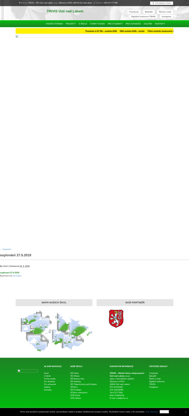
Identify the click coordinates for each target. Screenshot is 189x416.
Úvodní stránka (54, 24)
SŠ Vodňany (75, 381)
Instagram (166, 16)
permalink (17, 276)
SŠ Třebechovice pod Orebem (83, 384)
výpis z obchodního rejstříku (122, 379)
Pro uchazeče (133, 24)
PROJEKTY (71, 24)
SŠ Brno (73, 387)
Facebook (134, 12)
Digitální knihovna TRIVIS (143, 16)
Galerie (148, 24)
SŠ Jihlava (74, 376)
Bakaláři (149, 12)
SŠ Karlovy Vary (77, 379)
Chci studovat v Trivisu (163, 3)
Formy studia (97, 24)
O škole (83, 24)
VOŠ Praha (75, 395)
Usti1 (5, 266)
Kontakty (160, 24)
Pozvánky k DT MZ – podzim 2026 (95, 31)
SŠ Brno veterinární (78, 392)
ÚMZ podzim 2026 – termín (126, 31)
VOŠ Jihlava (75, 398)
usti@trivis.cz (122, 398)
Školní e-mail (165, 12)
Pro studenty (115, 24)
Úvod (46, 373)
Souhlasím (164, 412)
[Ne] (185, 412)
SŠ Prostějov (75, 390)
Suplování (5, 249)
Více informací (152, 412)
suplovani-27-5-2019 (9, 272)
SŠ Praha (74, 373)
